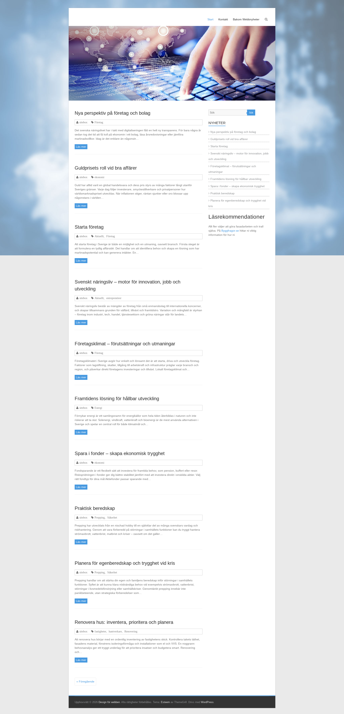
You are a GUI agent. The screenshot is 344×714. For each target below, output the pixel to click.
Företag (99, 122)
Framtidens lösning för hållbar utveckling (117, 398)
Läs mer (81, 146)
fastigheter (100, 631)
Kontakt (223, 19)
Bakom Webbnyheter (246, 19)
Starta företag (89, 227)
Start (210, 19)
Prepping (100, 517)
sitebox (83, 122)
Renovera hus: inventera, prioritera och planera (124, 622)
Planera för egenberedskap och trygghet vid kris (125, 563)
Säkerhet (112, 517)
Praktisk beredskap (95, 508)
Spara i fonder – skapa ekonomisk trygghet (120, 453)
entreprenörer (113, 298)
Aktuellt (99, 236)
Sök (251, 112)
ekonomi (99, 177)
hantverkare (115, 631)
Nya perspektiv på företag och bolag (112, 113)
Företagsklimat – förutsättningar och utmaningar (125, 343)
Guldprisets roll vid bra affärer (106, 168)
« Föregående (85, 681)
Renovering (130, 631)
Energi (98, 407)
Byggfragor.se (230, 230)
